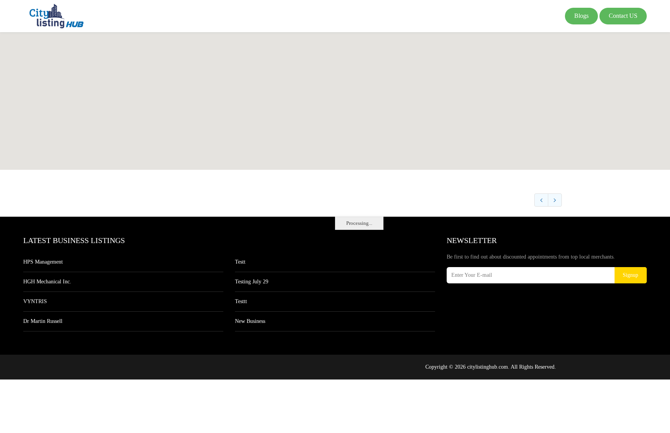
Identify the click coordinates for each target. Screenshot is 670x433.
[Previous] (541, 200)
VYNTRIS (35, 301)
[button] (335, 96)
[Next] (555, 200)
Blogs (581, 15)
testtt (241, 301)
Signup (630, 275)
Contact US (623, 15)
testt (240, 262)
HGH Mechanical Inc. (47, 282)
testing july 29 (251, 282)
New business (250, 321)
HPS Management (43, 262)
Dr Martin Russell (42, 321)
